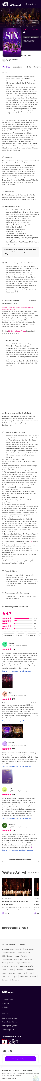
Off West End (34, 37)
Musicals (22, 27)
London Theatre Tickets (10, 27)
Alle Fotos (35, 22)
